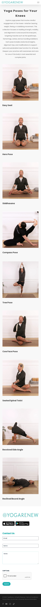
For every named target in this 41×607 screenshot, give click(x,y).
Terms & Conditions (32, 597)
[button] (38, 2)
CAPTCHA (5, 571)
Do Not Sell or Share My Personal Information (24, 599)
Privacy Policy (6, 599)
